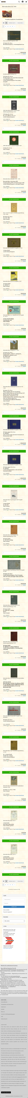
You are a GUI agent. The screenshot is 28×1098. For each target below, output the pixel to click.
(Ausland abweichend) (19, 48)
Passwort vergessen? (7, 912)
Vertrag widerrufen (6, 1092)
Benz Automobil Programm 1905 (10, 40)
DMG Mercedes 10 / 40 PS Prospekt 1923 (12, 145)
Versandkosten (4, 1002)
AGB (2, 1016)
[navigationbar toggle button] (26, 2)
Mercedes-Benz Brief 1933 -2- (9, 854)
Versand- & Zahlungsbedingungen (8, 1014)
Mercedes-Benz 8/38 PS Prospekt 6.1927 (12, 281)
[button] (3, 23)
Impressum (3, 1006)
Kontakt (2, 1009)
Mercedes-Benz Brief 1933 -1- (9, 820)
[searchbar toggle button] (19, 2)
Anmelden (14, 906)
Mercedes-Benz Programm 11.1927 (11, 350)
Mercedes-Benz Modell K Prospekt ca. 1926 (12, 248)
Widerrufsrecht (4, 1018)
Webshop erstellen (9, 1096)
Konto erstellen (6, 909)
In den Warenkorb (14, 60)
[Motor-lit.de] (3, 2)
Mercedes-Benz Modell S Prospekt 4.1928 (12, 429)
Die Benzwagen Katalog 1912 (9, 74)
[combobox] (12, 23)
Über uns (3, 1011)
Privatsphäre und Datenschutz (7, 1004)
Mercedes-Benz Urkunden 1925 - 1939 (11, 178)
